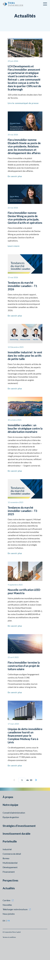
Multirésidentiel (10, 862)
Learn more (14, 246)
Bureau (6, 858)
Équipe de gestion (11, 817)
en (4, 921)
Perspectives (10, 880)
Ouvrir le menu (45, 4)
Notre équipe (10, 804)
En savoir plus (15, 176)
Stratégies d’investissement (19, 825)
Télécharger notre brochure (15, 909)
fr (8, 921)
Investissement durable (16, 833)
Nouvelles (7, 905)
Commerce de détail (12, 853)
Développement (10, 867)
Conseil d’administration (14, 812)
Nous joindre (9, 914)
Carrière (6, 900)
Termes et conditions (9, 937)
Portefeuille (10, 841)
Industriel (7, 849)
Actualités (9, 888)
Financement (9, 871)
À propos (8, 797)
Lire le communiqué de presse (23, 103)
